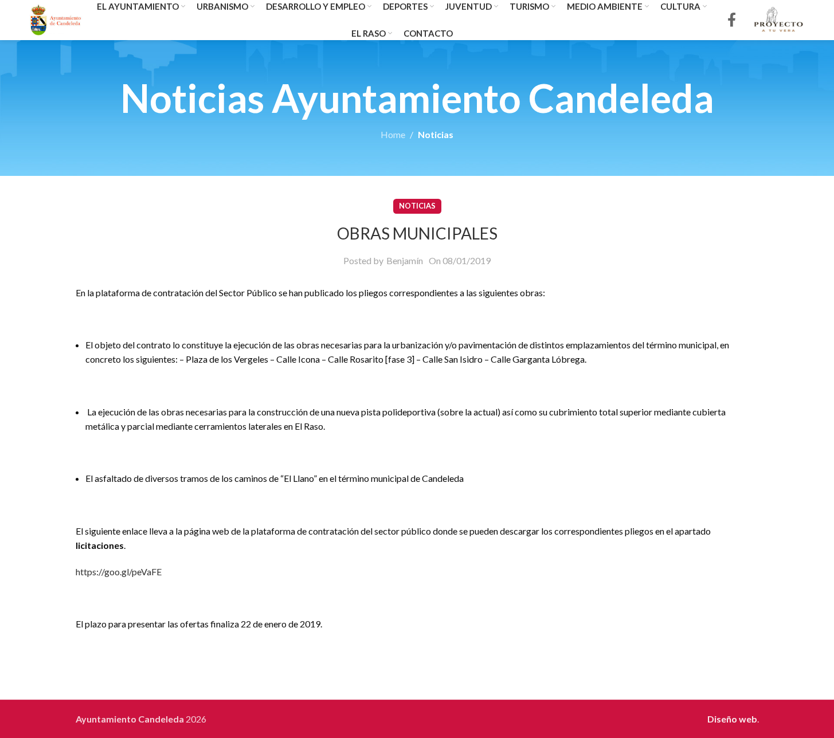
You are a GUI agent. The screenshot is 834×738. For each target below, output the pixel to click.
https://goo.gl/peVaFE (119, 571)
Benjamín (404, 260)
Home (393, 134)
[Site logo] (56, 18)
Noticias (435, 134)
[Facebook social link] (732, 20)
